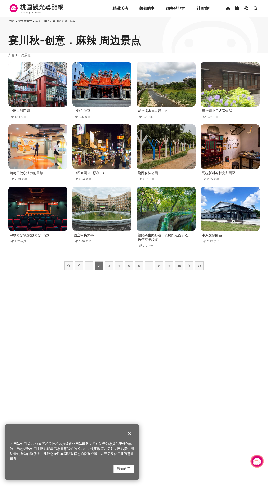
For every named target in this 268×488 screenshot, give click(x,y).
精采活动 (120, 8)
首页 (12, 21)
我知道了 (123, 468)
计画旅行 (204, 8)
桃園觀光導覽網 (35, 8)
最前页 (68, 265)
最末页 (199, 265)
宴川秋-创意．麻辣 (64, 21)
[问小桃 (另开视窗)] (257, 461)
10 (179, 266)
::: (7, 21)
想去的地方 (175, 8)
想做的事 (147, 8)
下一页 (189, 265)
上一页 (79, 265)
